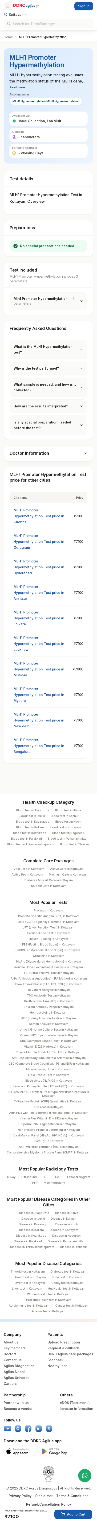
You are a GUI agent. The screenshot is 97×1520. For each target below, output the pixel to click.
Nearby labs (58, 1366)
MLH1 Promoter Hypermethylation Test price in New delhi (39, 720)
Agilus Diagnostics (19, 1366)
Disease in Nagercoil (66, 1235)
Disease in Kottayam (64, 1230)
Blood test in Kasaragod (32, 821)
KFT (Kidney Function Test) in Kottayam (48, 1018)
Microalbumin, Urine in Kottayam (48, 1069)
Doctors (10, 1354)
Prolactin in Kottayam (48, 910)
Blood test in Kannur (65, 816)
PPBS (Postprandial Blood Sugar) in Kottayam (48, 950)
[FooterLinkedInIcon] (38, 1428)
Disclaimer (44, 1496)
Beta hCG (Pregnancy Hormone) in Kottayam (48, 922)
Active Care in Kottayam (67, 869)
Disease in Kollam (31, 1230)
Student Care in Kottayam (48, 886)
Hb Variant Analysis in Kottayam (49, 990)
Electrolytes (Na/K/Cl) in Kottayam (48, 1080)
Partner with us (16, 1403)
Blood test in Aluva (68, 810)
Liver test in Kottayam (27, 1288)
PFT (35, 1182)
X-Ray (11, 1177)
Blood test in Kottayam (65, 827)
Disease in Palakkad (28, 1241)
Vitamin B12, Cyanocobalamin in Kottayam (49, 1035)
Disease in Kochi (66, 1224)
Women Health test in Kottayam (48, 1294)
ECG (45, 1177)
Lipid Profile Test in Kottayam (48, 1075)
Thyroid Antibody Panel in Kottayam (49, 1007)
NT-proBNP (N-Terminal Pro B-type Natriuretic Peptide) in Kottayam (48, 1093)
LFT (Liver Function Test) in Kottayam (48, 927)
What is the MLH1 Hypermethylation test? (43, 349)
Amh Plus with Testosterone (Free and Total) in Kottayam (48, 1112)
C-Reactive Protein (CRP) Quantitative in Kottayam (48, 1101)
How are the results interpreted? (41, 406)
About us (11, 1342)
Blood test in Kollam (30, 827)
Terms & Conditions (72, 1496)
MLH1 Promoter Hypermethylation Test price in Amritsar (39, 592)
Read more (17, 87)
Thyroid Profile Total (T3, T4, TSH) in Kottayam (48, 1052)
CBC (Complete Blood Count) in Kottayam (48, 1041)
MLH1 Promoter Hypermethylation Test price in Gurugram (39, 541)
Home (8, 37)
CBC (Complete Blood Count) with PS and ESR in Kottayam (48, 1063)
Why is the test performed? (36, 368)
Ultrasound (29, 1177)
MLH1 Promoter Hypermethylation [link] (42, 37)
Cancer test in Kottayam (72, 1305)
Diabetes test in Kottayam (68, 1271)
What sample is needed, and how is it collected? (45, 387)
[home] (26, 6)
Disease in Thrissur (73, 1247)
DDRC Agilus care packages (70, 1354)
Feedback (56, 1360)
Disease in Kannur (63, 1218)
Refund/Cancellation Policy (48, 1504)
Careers (10, 1384)
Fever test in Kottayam (29, 1283)
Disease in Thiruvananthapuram (32, 1247)
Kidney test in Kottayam (67, 1283)
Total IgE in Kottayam (48, 1141)
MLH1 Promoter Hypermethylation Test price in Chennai (39, 516)
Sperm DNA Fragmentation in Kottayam (48, 1124)
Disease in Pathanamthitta (66, 1241)
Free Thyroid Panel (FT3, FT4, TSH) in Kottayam (48, 984)
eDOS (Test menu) (75, 1403)
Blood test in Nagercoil (68, 833)
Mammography (54, 1182)
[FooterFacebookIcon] (28, 1428)
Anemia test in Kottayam (48, 1311)
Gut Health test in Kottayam (66, 1288)
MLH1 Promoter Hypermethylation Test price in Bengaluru (39, 746)
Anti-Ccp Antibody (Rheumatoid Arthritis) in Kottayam (49, 1058)
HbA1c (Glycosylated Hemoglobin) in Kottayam (48, 961)
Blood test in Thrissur (75, 844)
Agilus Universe (16, 1378)
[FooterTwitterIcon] (49, 1428)
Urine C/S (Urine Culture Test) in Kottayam (49, 1029)
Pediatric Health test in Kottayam (48, 1300)
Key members (15, 1348)
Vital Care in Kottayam (29, 869)
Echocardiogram (78, 1177)
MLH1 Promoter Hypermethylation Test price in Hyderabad (39, 567)
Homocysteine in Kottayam (48, 1012)
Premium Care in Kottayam (67, 874)
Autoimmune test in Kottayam (29, 1305)
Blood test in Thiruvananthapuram (30, 844)
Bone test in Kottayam (67, 1277)
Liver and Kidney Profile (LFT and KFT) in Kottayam (48, 1086)
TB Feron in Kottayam (49, 1107)
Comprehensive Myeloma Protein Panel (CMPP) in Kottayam (48, 1152)
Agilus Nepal (14, 1372)
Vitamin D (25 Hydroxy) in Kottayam (48, 1046)
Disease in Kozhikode (31, 1235)
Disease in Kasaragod (34, 1224)
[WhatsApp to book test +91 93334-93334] (84, 1475)
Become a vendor (18, 1409)
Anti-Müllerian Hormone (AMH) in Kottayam (49, 1147)
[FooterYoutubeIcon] (7, 1428)
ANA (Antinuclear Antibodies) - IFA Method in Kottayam (49, 978)
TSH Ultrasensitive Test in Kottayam (49, 973)
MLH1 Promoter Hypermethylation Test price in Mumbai (39, 669)
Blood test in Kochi (68, 821)
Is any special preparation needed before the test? (42, 425)
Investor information (76, 1409)
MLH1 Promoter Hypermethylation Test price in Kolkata (39, 618)
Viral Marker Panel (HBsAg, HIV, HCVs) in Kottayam (48, 1135)
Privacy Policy (20, 1496)
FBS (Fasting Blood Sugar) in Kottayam (48, 944)
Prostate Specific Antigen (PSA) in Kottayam (48, 916)
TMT (57, 1177)
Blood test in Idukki (32, 816)
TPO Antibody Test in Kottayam (49, 995)
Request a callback (63, 1348)
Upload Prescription (64, 1342)
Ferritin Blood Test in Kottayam (48, 933)
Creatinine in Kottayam (48, 956)
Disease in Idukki (33, 1218)
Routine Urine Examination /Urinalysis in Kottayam (48, 967)
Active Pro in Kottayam (27, 874)
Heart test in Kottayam (30, 1277)
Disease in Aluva (66, 1213)
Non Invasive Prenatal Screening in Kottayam (49, 1129)
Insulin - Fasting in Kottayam (48, 939)
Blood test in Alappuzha (32, 810)
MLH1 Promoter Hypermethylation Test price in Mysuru (39, 695)
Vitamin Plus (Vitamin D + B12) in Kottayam (49, 1118)
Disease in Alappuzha (34, 1213)
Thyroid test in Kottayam (28, 1271)
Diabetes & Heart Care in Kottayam (48, 880)
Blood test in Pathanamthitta (67, 838)
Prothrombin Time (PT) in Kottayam (48, 1001)
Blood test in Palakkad (26, 838)
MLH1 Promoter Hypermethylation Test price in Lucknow (39, 644)
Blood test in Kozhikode (29, 833)
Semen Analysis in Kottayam (48, 1024)
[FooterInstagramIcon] (18, 1428)
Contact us (13, 1360)
